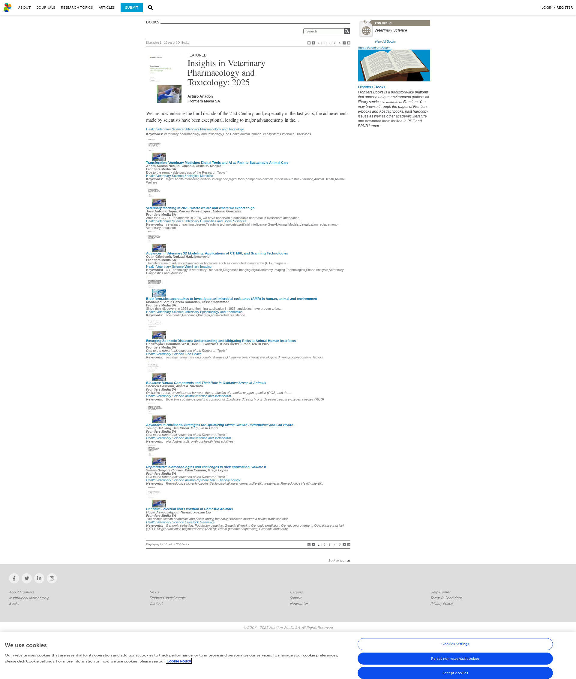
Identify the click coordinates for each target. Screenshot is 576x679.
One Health (193, 354)
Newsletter (299, 603)
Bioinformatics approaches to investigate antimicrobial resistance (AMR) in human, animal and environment (231, 298)
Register (564, 7)
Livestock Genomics (200, 522)
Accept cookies (455, 673)
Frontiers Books (372, 87)
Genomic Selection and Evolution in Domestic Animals (189, 509)
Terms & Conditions (446, 598)
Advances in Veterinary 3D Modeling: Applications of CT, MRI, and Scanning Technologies (217, 253)
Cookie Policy (178, 661)
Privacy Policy (441, 603)
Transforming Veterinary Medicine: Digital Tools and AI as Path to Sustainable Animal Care (217, 162)
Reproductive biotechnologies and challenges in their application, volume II (206, 467)
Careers (296, 592)
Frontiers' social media (167, 598)
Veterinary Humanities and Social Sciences (215, 221)
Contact (156, 603)
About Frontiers (21, 592)
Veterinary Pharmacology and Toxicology (214, 129)
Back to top (336, 560)
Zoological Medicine (198, 176)
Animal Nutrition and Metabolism (208, 396)
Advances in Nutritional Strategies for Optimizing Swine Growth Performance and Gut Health (219, 425)
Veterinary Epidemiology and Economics (213, 312)
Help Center (440, 592)
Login (547, 7)
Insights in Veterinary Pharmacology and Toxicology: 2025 (227, 72)
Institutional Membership (29, 598)
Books (14, 603)
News (154, 592)
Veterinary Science (170, 129)
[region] (288, 655)
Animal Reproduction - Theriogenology (212, 480)
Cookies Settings (455, 644)
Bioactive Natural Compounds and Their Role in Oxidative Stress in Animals (206, 383)
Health (150, 129)
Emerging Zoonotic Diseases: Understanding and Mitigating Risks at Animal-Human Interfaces (221, 341)
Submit (131, 7)
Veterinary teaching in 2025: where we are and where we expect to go (200, 208)
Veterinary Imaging (198, 266)
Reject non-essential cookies (455, 658)
